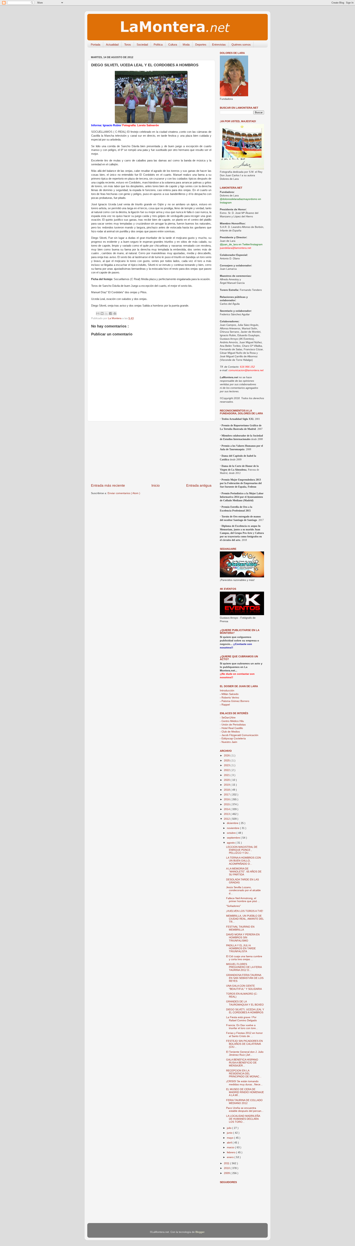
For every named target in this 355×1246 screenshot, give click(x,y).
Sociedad (142, 44)
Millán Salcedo (229, 694)
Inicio (155, 485)
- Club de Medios (230, 731)
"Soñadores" (233, 906)
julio (229, 1128)
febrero (231, 1152)
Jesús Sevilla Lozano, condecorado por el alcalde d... (243, 890)
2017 (227, 794)
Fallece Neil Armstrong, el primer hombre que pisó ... (243, 900)
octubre (231, 833)
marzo (231, 1147)
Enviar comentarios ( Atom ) (124, 493)
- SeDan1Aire (228, 717)
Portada (95, 44)
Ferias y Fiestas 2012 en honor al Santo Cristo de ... (244, 1034)
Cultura (172, 44)
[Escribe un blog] (102, 313)
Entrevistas (219, 44)
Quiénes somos (241, 44)
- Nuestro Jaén (228, 742)
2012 (227, 818)
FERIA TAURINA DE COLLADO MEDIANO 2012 (244, 1102)
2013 (227, 814)
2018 (227, 789)
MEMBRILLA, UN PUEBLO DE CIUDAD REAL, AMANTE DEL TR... (245, 918)
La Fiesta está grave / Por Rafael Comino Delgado (241, 1019)
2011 (227, 1163)
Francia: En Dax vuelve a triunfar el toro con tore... (242, 1027)
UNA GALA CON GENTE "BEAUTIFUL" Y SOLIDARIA (244, 987)
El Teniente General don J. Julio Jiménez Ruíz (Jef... (244, 1053)
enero (230, 1157)
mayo (230, 1137)
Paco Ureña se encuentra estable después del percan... (244, 1109)
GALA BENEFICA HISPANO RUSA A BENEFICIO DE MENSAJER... (242, 1062)
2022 (227, 770)
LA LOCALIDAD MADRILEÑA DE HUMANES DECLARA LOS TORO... (243, 1119)
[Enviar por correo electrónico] (98, 313)
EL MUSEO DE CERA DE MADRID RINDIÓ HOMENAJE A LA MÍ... (245, 1092)
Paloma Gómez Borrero (234, 701)
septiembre (234, 837)
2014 (227, 809)
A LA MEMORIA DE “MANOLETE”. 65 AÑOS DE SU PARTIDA (243, 871)
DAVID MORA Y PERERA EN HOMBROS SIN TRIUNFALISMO (243, 937)
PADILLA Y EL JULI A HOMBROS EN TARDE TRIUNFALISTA (241, 948)
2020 (227, 780)
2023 (227, 765)
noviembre (233, 828)
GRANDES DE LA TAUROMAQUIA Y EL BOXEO (245, 1003)
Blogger (199, 1232)
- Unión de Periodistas (233, 724)
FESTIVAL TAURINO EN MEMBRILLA (240, 928)
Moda (186, 44)
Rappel (225, 704)
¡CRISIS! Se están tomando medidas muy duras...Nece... (244, 1083)
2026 (227, 755)
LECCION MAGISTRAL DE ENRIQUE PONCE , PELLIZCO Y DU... (241, 850)
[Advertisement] (151, 452)
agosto (231, 842)
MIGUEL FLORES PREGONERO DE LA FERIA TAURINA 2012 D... (244, 967)
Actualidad (112, 44)
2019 (227, 784)
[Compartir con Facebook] (110, 313)
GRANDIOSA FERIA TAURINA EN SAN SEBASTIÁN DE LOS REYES (244, 978)
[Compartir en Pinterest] (115, 313)
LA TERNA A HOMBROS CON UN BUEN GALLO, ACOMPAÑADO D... (243, 860)
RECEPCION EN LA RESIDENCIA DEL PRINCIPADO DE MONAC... (243, 1073)
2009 (227, 1173)
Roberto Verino (229, 697)
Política (158, 44)
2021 (227, 775)
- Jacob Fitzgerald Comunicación (239, 735)
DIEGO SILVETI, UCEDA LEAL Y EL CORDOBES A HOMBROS (245, 1011)
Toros (127, 44)
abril (230, 1142)
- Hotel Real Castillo (231, 728)
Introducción (227, 690)
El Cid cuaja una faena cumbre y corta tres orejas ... (244, 958)
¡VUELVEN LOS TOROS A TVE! (244, 911)
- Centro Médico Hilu (232, 721)
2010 (227, 1168)
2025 (227, 760)
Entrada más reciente (108, 485)
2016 (227, 799)
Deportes (200, 44)
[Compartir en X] (106, 313)
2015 (227, 804)
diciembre (233, 823)
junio (230, 1132)
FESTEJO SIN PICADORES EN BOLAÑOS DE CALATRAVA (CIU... (244, 1044)
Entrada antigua (199, 485)
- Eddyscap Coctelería (233, 738)
